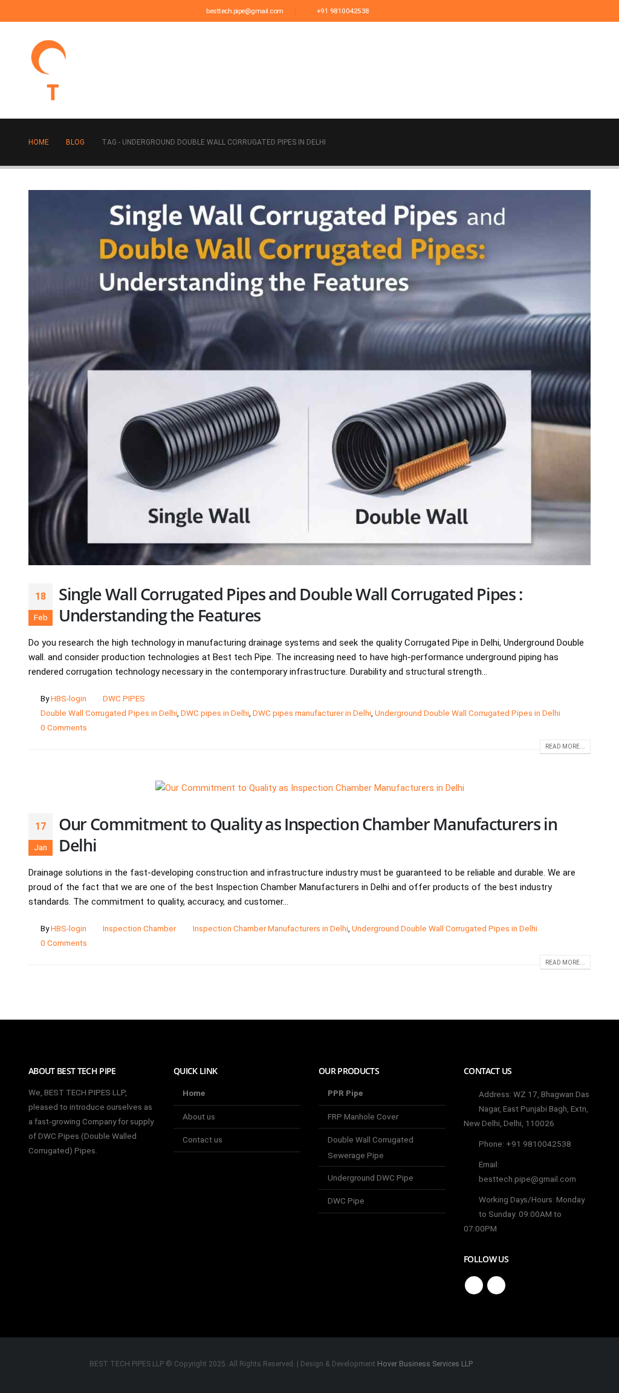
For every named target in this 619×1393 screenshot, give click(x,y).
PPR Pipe (345, 1093)
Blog (406, 70)
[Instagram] (412, 10)
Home (214, 70)
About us (267, 70)
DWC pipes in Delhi (215, 713)
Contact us (553, 70)
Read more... (565, 746)
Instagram (496, 1285)
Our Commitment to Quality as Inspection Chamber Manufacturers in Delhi (308, 834)
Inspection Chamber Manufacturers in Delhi (270, 928)
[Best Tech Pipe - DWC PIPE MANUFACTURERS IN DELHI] (52, 70)
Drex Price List (471, 70)
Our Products (342, 70)
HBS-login (68, 698)
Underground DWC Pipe (370, 1177)
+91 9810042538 (342, 11)
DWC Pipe (346, 1200)
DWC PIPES (124, 698)
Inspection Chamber (139, 928)
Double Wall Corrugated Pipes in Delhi (109, 713)
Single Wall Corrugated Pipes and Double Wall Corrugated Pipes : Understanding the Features (290, 604)
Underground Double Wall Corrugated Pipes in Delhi (467, 713)
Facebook (474, 1285)
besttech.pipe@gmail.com (244, 11)
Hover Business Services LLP (425, 1364)
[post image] (309, 377)
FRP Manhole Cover (363, 1116)
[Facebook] (392, 10)
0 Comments (64, 727)
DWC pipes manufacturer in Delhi (312, 713)
